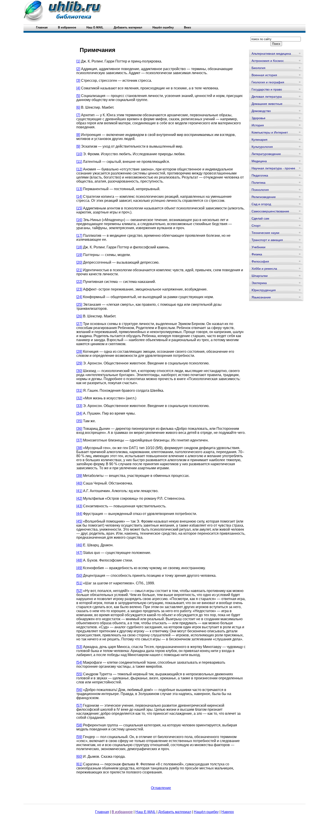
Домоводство (261, 111)
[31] (79, 390)
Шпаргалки (260, 276)
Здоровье (258, 118)
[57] (79, 705)
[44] (79, 514)
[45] (79, 521)
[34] (79, 413)
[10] (79, 154)
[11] (79, 162)
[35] (79, 421)
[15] (79, 208)
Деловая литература (267, 96)
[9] (78, 146)
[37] (79, 440)
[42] (79, 498)
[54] (79, 662)
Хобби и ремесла (264, 268)
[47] (79, 553)
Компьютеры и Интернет (270, 132)
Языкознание (261, 297)
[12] (79, 169)
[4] (78, 88)
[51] (79, 583)
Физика (257, 254)
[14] (79, 196)
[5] (78, 96)
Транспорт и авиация (267, 240)
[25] (79, 304)
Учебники (258, 247)
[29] (79, 363)
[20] (79, 262)
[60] (79, 756)
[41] (79, 491)
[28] (79, 351)
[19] (79, 255)
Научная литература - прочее (273, 168)
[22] (79, 282)
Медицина (259, 161)
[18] (79, 247)
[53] (79, 647)
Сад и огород (261, 204)
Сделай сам (260, 218)
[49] (79, 568)
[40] (79, 483)
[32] (79, 398)
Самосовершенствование (270, 211)
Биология (258, 68)
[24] (79, 297)
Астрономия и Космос (268, 60)
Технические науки (265, 233)
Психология (260, 190)
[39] (79, 476)
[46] (79, 545)
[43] (79, 506)
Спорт (256, 225)
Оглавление (161, 788)
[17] (79, 235)
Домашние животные (267, 103)
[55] (79, 674)
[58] (79, 725)
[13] (79, 189)
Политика (258, 182)
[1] (78, 61)
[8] (78, 135)
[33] (79, 406)
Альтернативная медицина (271, 53)
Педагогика (260, 175)
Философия (260, 261)
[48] (79, 560)
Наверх (227, 812)
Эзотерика (259, 283)
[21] (79, 270)
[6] (78, 107)
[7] (78, 115)
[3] (78, 80)
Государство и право (267, 89)
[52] (79, 591)
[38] (79, 448)
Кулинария (259, 139)
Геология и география (268, 82)
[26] (79, 316)
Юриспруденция (264, 290)
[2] (78, 69)
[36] (79, 429)
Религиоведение (264, 197)
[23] (79, 289)
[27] (79, 324)
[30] (79, 371)
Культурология (262, 147)
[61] (79, 764)
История (258, 125)
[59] (79, 737)
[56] (79, 690)
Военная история (264, 75)
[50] (79, 575)
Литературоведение (266, 154)
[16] (79, 220)
